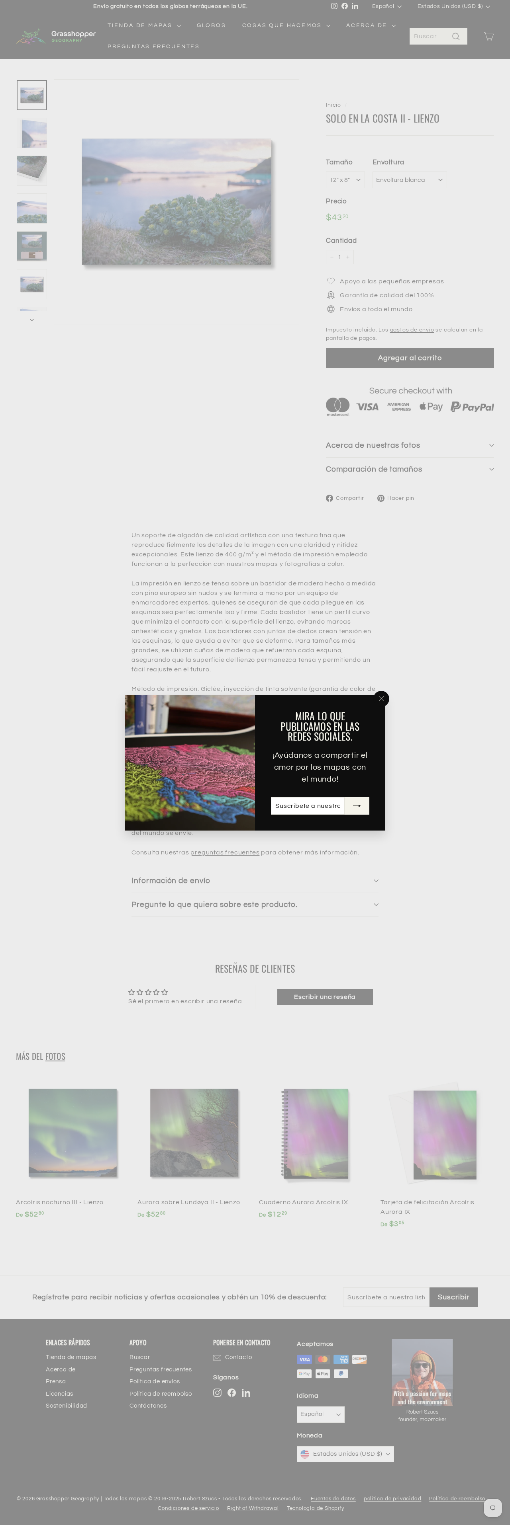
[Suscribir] (356, 805)
